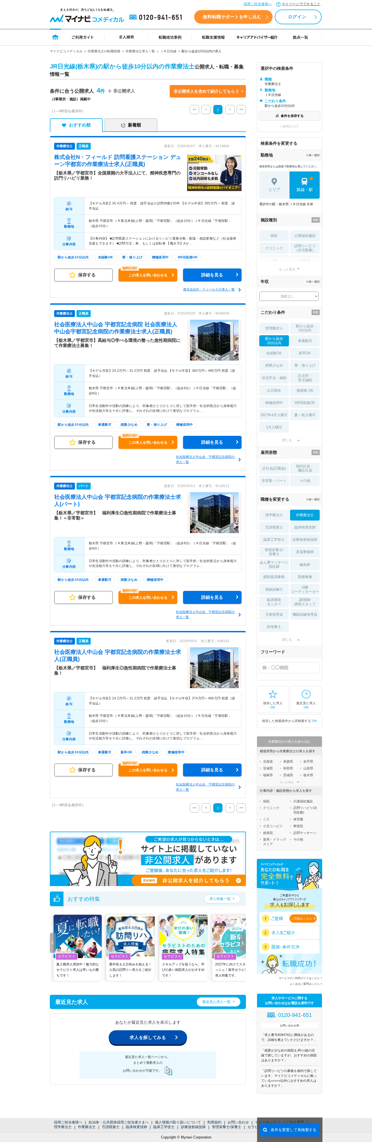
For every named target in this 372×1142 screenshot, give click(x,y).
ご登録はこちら (301, 918)
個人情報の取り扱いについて (178, 1122)
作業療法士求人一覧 (140, 51)
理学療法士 (63, 1127)
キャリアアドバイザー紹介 (257, 37)
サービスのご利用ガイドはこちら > (300, 978)
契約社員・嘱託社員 (305, 468)
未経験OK (274, 353)
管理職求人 (274, 328)
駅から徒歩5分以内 (305, 328)
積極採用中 (274, 403)
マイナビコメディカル (66, 51)
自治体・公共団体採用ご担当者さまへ (119, 1122)
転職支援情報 (213, 37)
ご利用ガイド (83, 37)
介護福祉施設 (305, 236)
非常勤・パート (274, 481)
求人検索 (126, 37)
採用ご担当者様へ (257, 4)
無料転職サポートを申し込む (232, 16)
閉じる (287, 440)
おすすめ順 (80, 125)
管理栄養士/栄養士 (226, 1127)
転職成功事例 (170, 37)
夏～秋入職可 (305, 415)
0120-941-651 (156, 17)
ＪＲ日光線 (168, 51)
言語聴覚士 (111, 1127)
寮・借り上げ (305, 365)
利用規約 (214, 1122)
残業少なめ (274, 365)
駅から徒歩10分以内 (274, 341)
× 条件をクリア (289, 126)
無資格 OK (305, 390)
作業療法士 (87, 1127)
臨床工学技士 (164, 1127)
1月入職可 (274, 427)
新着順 (134, 125)
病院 (274, 236)
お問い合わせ (238, 1122)
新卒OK (305, 353)
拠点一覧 (300, 37)
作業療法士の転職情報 (104, 51)
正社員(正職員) (274, 468)
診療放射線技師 (193, 1127)
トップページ (55, 37)
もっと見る (287, 269)
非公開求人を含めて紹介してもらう (206, 91)
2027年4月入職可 (274, 415)
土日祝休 (274, 390)
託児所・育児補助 (305, 378)
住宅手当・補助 (274, 378)
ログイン (297, 16)
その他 (305, 481)
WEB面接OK (305, 403)
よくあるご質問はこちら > (306, 983)
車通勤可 (305, 341)
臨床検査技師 (136, 1127)
